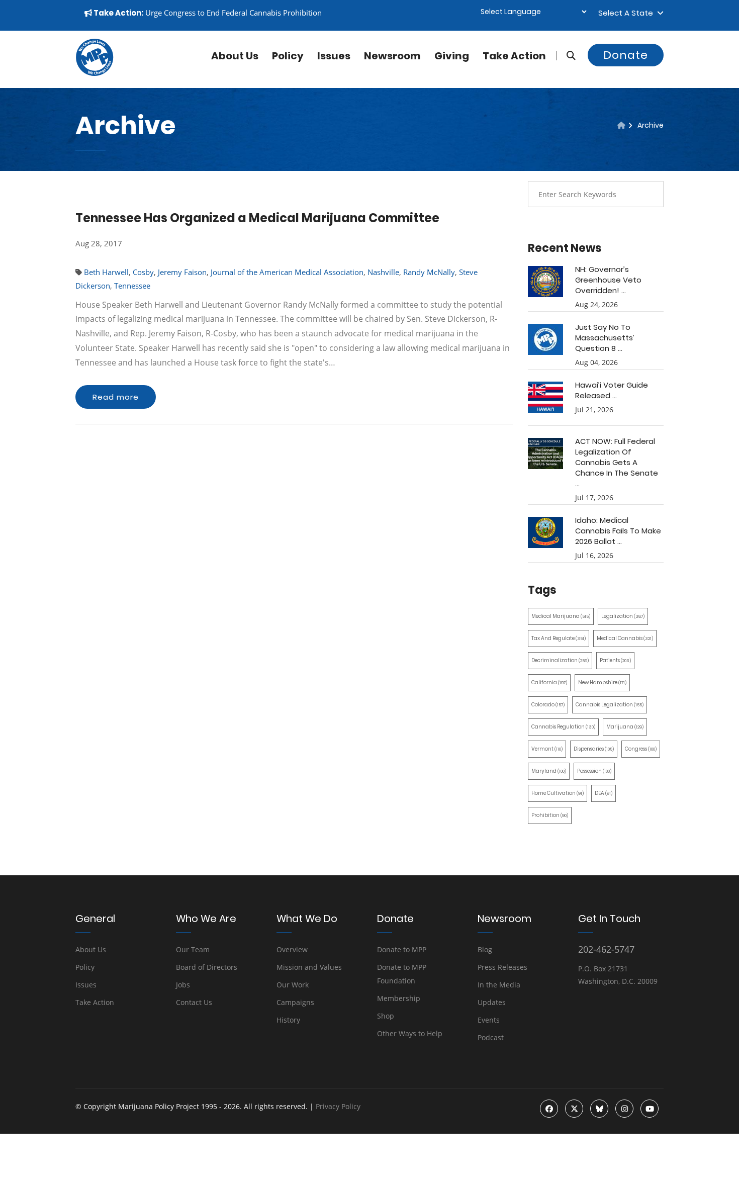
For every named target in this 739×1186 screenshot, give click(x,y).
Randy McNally (429, 272)
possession (594, 771)
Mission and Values (309, 967)
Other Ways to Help (409, 1033)
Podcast (491, 1037)
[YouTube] (649, 1109)
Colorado (548, 704)
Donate (625, 55)
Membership (398, 998)
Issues (333, 56)
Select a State (627, 13)
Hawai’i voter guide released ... (611, 390)
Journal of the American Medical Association (287, 272)
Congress (641, 749)
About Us (90, 949)
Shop (385, 1016)
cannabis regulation (563, 727)
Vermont (547, 749)
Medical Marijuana (560, 616)
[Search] (566, 55)
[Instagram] (624, 1109)
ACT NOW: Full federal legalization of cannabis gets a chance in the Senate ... (616, 462)
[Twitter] (574, 1109)
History (288, 1020)
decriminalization (560, 660)
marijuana (624, 727)
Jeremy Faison (182, 272)
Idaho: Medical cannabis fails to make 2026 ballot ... (618, 530)
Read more (116, 397)
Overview (292, 949)
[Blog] (621, 125)
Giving (451, 56)
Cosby (143, 272)
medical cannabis (625, 638)
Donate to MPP (401, 949)
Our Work (292, 984)
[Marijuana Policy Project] (94, 73)
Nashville (383, 272)
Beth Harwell (106, 272)
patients (615, 660)
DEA (603, 793)
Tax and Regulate (558, 638)
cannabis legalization (609, 704)
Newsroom (392, 56)
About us (234, 56)
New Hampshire (602, 682)
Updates (492, 1002)
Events (489, 1020)
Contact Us (194, 1002)
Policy (288, 56)
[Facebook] (549, 1109)
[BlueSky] (599, 1109)
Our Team (193, 949)
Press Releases (502, 967)
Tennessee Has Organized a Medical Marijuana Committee (257, 218)
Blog (485, 949)
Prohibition (549, 815)
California (549, 682)
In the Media (499, 984)
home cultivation (557, 793)
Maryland (548, 771)
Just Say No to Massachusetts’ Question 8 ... (604, 337)
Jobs (183, 984)
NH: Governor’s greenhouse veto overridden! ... (608, 280)
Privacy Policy (338, 1106)
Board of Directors (206, 967)
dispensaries (594, 749)
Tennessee (132, 286)
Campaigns (295, 1002)
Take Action (514, 56)
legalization (622, 616)
